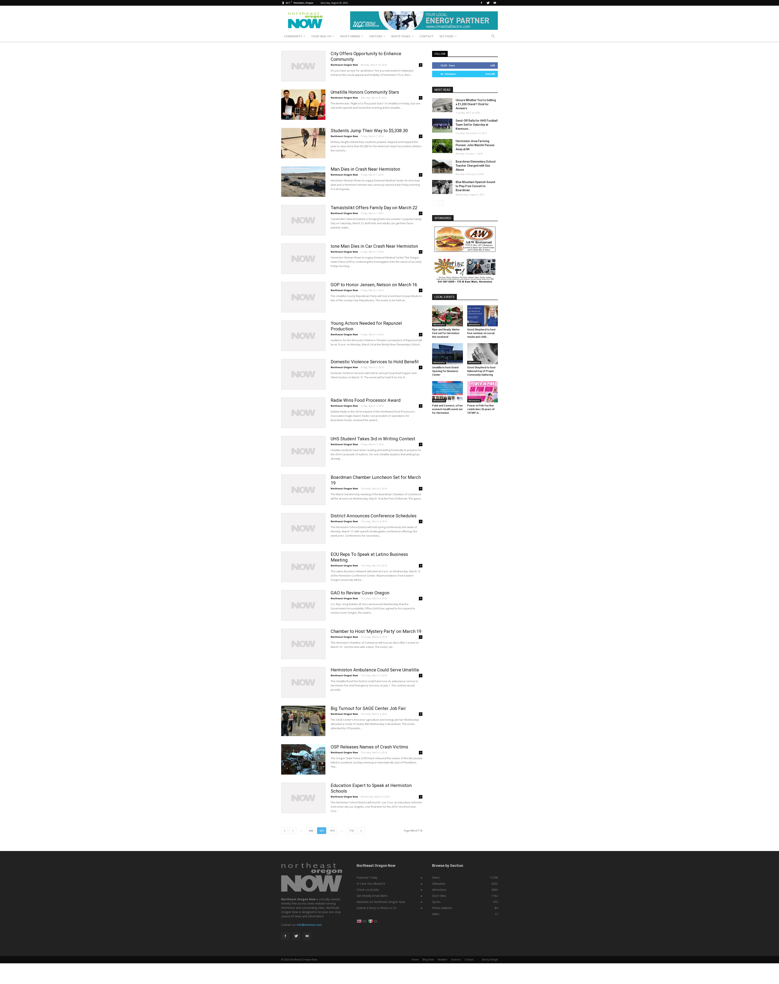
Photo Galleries (442, 908)
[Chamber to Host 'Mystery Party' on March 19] (303, 644)
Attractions (439, 324)
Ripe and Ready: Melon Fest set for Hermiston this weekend (445, 333)
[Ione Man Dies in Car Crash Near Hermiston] (303, 258)
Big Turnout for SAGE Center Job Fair (368, 708)
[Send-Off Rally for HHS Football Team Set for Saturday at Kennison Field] (442, 126)
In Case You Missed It (371, 883)
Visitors (375, 36)
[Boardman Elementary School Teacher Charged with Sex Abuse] (442, 167)
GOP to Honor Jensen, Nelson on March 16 (374, 284)
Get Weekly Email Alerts (372, 896)
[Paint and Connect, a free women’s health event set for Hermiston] (447, 391)
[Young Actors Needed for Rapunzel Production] (303, 335)
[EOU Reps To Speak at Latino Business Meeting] (303, 567)
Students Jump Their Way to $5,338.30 (369, 130)
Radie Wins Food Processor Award (366, 400)
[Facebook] (481, 3)
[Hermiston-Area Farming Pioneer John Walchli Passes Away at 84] (442, 146)
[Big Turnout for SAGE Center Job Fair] (303, 721)
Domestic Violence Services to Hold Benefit (375, 361)
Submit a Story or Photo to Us (376, 908)
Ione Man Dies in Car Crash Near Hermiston (374, 246)
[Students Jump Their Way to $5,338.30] (303, 143)
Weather (442, 959)
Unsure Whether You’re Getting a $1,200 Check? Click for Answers (476, 104)
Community (293, 36)
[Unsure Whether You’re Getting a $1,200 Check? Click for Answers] (442, 105)
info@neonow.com (309, 925)
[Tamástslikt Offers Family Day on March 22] (303, 220)
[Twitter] (488, 3)
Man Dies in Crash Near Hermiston (365, 169)
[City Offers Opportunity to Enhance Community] (303, 66)
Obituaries (438, 883)
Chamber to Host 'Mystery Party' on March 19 (376, 631)
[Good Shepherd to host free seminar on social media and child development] (482, 315)
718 (351, 830)
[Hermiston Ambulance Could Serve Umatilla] (303, 682)
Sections (446, 36)
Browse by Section (447, 865)
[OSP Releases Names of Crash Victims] (303, 759)
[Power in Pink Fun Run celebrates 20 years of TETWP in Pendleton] (482, 391)
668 (311, 830)
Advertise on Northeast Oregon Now (381, 902)
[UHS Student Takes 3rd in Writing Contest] (303, 451)
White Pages (400, 36)
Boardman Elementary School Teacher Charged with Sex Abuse (476, 165)
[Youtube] (495, 3)
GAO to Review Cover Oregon (360, 592)
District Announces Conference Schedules (373, 515)
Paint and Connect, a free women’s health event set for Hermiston (447, 409)
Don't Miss (439, 896)
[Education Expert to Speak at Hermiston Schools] (303, 798)
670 (332, 830)
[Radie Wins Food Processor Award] (303, 413)
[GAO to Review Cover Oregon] (303, 605)
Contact (427, 36)
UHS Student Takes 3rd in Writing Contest (373, 438)
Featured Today (367, 877)
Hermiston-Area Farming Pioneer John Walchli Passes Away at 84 (475, 145)
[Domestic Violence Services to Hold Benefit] (303, 374)
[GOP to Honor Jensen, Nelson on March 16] (303, 297)
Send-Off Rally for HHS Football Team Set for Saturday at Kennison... (477, 124)
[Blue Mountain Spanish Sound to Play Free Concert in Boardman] (442, 187)
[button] (493, 36)
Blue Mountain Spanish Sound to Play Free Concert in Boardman (475, 186)
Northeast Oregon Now (344, 64)
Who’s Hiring (350, 36)
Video (435, 914)
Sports (436, 902)
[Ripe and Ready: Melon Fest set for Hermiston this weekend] (447, 315)
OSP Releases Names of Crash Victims (369, 746)
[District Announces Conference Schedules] (303, 528)
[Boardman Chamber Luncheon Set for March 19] (303, 490)
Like (492, 65)
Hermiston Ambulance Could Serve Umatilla (375, 669)
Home (415, 959)
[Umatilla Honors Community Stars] (303, 104)
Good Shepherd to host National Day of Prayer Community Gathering (481, 371)
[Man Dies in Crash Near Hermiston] (303, 181)
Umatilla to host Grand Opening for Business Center (445, 371)
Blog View (428, 959)
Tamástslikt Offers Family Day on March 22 (374, 207)
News (436, 877)
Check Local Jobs (368, 890)
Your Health (321, 36)
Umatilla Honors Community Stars (365, 92)
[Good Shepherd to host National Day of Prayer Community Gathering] (482, 353)
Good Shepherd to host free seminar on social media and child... (481, 333)
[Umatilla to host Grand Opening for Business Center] (447, 353)
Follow (490, 73)
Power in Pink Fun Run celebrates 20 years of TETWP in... (481, 409)
